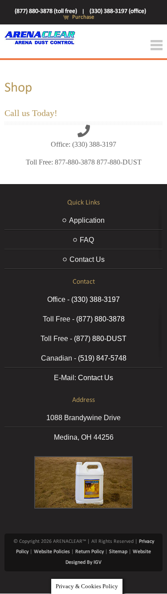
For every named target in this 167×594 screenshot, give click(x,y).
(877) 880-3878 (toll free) (46, 11)
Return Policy (89, 551)
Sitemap (118, 551)
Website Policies (52, 551)
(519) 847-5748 (102, 358)
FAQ (87, 240)
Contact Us (87, 259)
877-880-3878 (75, 162)
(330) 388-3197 (94, 144)
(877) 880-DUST (100, 338)
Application (87, 220)
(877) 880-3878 (100, 319)
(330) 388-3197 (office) (118, 11)
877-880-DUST (119, 162)
